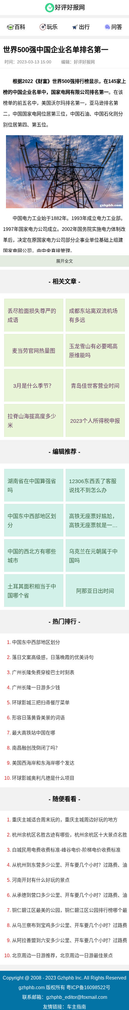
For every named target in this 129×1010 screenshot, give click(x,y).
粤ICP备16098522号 (88, 987)
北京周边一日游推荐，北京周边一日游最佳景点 (62, 955)
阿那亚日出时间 (95, 591)
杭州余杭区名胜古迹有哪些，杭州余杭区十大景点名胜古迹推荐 (66, 834)
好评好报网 (70, 7)
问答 (116, 27)
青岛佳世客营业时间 (95, 386)
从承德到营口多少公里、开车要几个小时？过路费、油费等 (66, 895)
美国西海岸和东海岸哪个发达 (43, 763)
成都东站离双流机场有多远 (93, 315)
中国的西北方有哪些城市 (32, 556)
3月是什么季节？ (33, 386)
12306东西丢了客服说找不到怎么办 (92, 485)
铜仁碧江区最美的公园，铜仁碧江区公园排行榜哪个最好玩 (66, 910)
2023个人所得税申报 (95, 421)
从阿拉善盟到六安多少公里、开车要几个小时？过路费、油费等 (66, 940)
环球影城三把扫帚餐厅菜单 (41, 702)
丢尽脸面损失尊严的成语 (32, 315)
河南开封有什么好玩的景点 (41, 880)
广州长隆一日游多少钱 (36, 687)
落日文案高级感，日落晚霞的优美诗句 (53, 657)
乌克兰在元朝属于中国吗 (93, 556)
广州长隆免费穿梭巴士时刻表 (43, 672)
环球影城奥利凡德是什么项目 (43, 778)
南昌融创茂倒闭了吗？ (36, 747)
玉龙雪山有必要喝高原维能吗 (93, 350)
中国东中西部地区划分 (32, 520)
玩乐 (52, 27)
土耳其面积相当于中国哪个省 (32, 591)
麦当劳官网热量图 (33, 351)
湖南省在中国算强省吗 (32, 485)
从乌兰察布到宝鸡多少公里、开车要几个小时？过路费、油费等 (66, 925)
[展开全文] (64, 40)
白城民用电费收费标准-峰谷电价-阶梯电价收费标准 (66, 849)
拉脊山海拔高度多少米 (32, 421)
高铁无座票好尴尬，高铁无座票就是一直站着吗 (93, 521)
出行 (84, 27)
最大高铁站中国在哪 (33, 732)
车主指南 (76, 1006)
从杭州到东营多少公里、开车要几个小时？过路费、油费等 (66, 865)
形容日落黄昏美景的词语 (38, 717)
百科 (19, 27)
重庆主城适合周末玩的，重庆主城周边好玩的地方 (65, 819)
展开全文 (64, 261)
